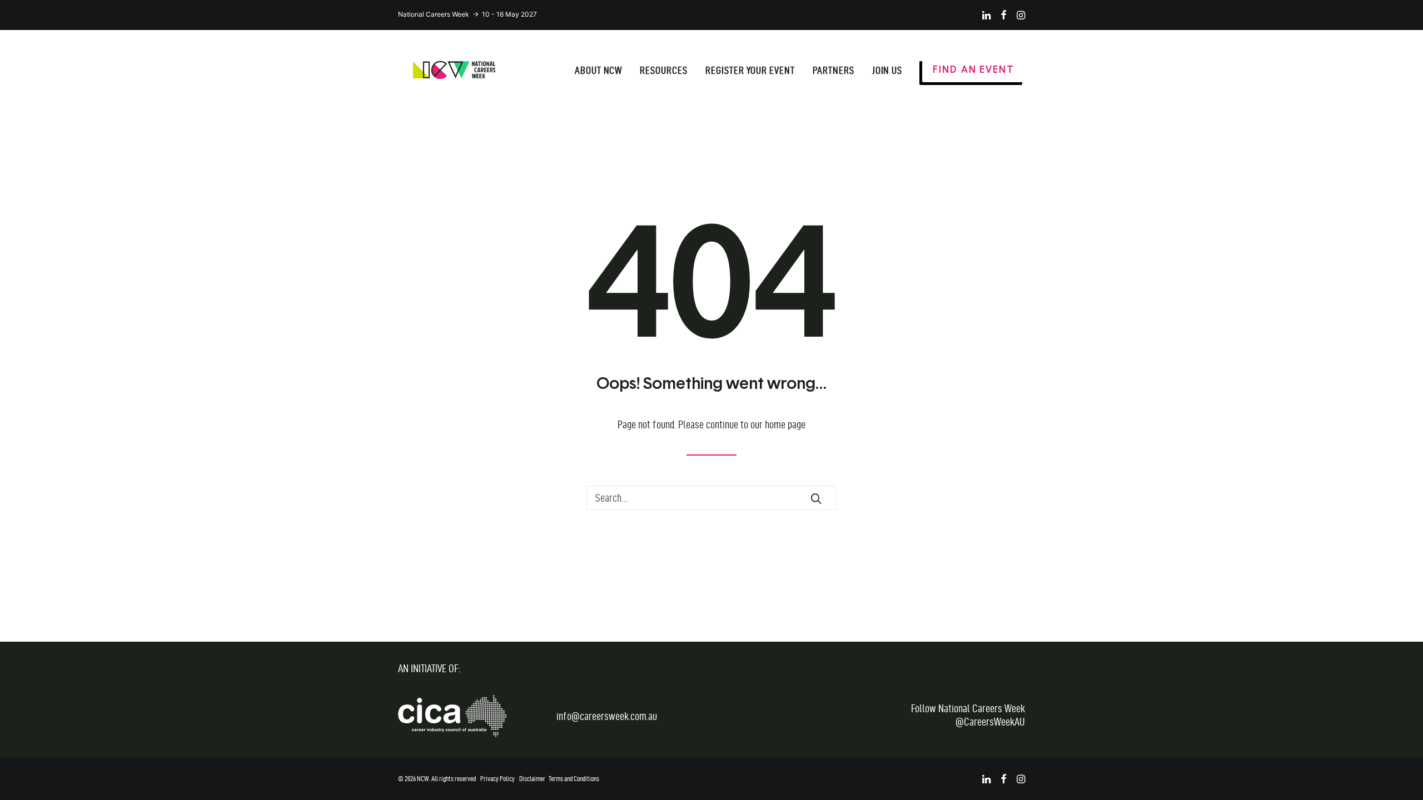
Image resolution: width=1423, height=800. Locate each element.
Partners (833, 70)
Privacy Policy (497, 778)
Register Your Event (750, 70)
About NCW (599, 70)
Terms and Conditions (574, 778)
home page (785, 424)
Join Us (887, 70)
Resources (664, 70)
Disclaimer (532, 778)
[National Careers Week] (454, 70)
